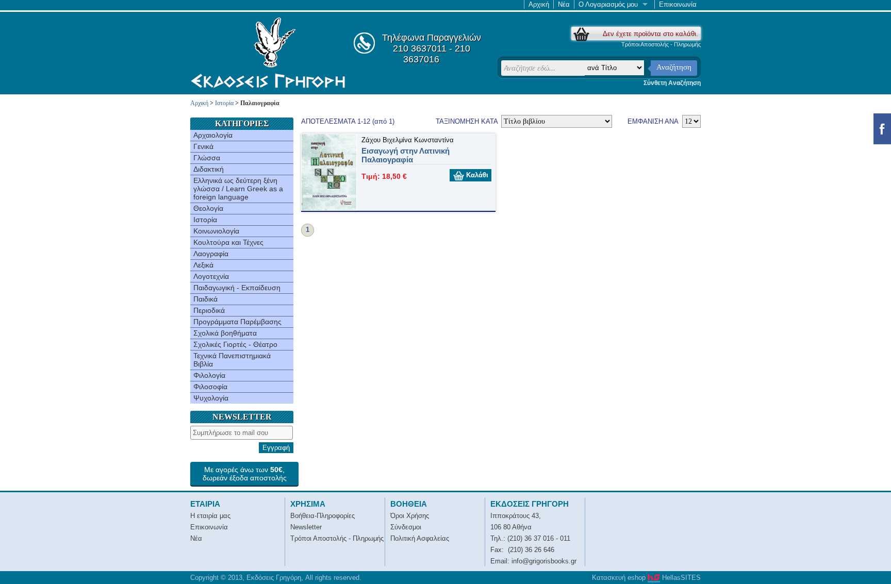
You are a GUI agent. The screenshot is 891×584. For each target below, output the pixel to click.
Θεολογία (208, 208)
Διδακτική (208, 169)
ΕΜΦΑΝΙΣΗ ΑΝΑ (653, 121)
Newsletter (306, 527)
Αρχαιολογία (213, 135)
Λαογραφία (210, 253)
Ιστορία (224, 103)
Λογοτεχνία (211, 276)
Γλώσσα (206, 158)
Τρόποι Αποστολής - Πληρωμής (661, 44)
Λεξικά (203, 265)
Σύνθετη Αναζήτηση (672, 83)
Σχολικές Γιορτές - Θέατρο (235, 344)
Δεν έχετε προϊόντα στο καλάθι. (650, 34)
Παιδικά (205, 299)
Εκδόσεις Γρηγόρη (267, 52)
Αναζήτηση (673, 67)
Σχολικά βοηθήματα (225, 333)
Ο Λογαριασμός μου (608, 4)
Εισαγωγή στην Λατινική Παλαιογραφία (405, 155)
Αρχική (539, 4)
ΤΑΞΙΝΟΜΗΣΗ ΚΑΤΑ (468, 121)
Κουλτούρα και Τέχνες (228, 242)
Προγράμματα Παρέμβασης (237, 322)
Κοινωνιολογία (216, 231)
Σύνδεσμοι (405, 527)
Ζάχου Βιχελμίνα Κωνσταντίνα (407, 140)
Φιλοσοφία (210, 386)
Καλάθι (476, 175)
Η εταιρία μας (210, 516)
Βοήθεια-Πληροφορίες (322, 516)
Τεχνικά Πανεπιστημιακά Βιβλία (232, 360)
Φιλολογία (209, 375)
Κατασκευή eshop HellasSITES (646, 577)
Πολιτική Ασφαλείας (419, 538)
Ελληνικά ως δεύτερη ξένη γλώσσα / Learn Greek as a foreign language (238, 188)
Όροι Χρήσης (409, 516)
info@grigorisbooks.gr (544, 561)
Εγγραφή (276, 448)
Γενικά (203, 146)
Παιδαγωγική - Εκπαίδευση (236, 287)
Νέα (564, 4)
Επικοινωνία (678, 4)
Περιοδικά (209, 310)
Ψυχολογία (210, 398)
